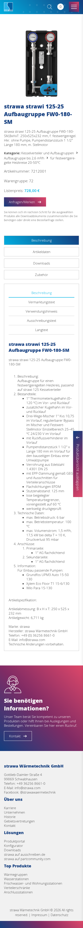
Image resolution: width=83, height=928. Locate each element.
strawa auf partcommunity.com (27, 859)
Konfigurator (13, 845)
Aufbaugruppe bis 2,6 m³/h (24, 158)
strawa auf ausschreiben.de (24, 854)
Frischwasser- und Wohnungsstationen (33, 883)
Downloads (12, 850)
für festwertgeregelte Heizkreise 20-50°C (39, 160)
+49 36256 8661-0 (31, 783)
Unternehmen (14, 812)
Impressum (39, 915)
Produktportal (14, 841)
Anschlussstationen (18, 892)
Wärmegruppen (15, 874)
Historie (9, 816)
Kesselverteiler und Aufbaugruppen (47, 153)
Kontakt (9, 825)
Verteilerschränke (17, 887)
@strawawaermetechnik (38, 792)
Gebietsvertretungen (19, 821)
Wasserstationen (16, 879)
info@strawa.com (28, 788)
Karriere (10, 808)
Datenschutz (59, 915)
